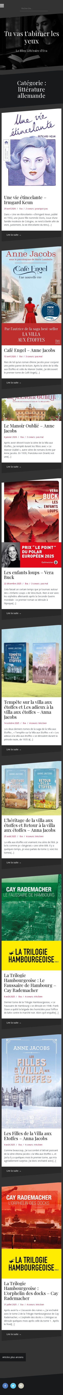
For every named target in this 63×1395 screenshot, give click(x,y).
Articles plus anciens (12, 1357)
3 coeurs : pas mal (34, 356)
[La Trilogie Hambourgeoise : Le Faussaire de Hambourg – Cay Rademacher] (31, 922)
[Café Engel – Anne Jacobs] (31, 295)
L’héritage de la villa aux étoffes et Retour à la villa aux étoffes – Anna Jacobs (29, 825)
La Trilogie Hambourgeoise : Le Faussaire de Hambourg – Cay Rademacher (30, 982)
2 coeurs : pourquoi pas (37, 208)
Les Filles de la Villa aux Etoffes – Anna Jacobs (28, 1135)
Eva (20, 208)
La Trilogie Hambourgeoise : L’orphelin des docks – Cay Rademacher (31, 1290)
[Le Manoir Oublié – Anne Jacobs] (31, 407)
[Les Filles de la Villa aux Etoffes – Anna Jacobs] (31, 1081)
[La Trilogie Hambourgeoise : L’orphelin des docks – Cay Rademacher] (31, 1230)
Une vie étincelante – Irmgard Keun (25, 199)
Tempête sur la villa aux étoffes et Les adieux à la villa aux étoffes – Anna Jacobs (28, 709)
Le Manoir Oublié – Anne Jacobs (29, 428)
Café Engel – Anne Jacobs (29, 350)
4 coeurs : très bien (38, 723)
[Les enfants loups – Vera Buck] (31, 523)
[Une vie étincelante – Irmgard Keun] (31, 151)
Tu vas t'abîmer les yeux (31, 37)
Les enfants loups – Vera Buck (28, 574)
